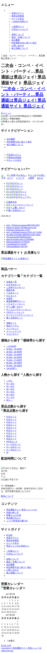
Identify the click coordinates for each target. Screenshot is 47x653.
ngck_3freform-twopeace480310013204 (23, 225)
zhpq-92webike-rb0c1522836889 (20, 239)
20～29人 (10, 383)
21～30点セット (13, 450)
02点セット (11, 419)
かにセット (11, 296)
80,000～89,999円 (14, 363)
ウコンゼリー (12, 334)
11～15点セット (13, 444)
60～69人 (10, 394)
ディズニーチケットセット (18, 309)
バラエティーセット (15, 304)
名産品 (9, 298)
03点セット (11, 422)
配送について (7, 496)
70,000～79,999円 (14, 360)
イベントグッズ (13, 331)
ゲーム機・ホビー (14, 307)
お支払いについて (19, 29)
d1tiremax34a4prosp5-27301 (18, 230)
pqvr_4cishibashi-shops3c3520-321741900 (24, 232)
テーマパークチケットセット (19, 315)
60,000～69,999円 (14, 357)
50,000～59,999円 (14, 355)
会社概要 (15, 40)
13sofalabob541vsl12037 (16, 244)
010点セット (12, 441)
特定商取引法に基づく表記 (24, 43)
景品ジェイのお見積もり (17, 546)
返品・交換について (20, 37)
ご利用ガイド (17, 26)
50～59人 (10, 392)
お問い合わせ (17, 45)
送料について (17, 34)
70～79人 (10, 397)
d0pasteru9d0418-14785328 (18, 242)
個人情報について (19, 48)
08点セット (11, 436)
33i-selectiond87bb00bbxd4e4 (18, 237)
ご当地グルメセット (15, 287)
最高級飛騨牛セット (15, 301)
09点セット (11, 439)
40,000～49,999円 (14, 352)
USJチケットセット (15, 312)
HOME (9, 535)
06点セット (11, 430)
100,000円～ (11, 368)
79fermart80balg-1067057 (17, 246)
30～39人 (10, 386)
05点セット (11, 428)
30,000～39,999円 (14, 349)
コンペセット (12, 328)
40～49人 (10, 389)
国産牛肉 (10, 290)
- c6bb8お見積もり (19, 21)
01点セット (11, 417)
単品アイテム (12, 326)
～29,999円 (11, 346)
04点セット (11, 425)
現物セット (11, 323)
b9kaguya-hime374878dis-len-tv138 (21, 227)
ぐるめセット (12, 293)
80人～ (9, 400)
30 (7, 452)
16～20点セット (13, 447)
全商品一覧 (11, 282)
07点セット (11, 433)
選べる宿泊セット (14, 318)
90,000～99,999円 (14, 366)
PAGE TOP (6, 645)
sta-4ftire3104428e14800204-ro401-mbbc (23, 235)
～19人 (9, 381)
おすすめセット (13, 285)
